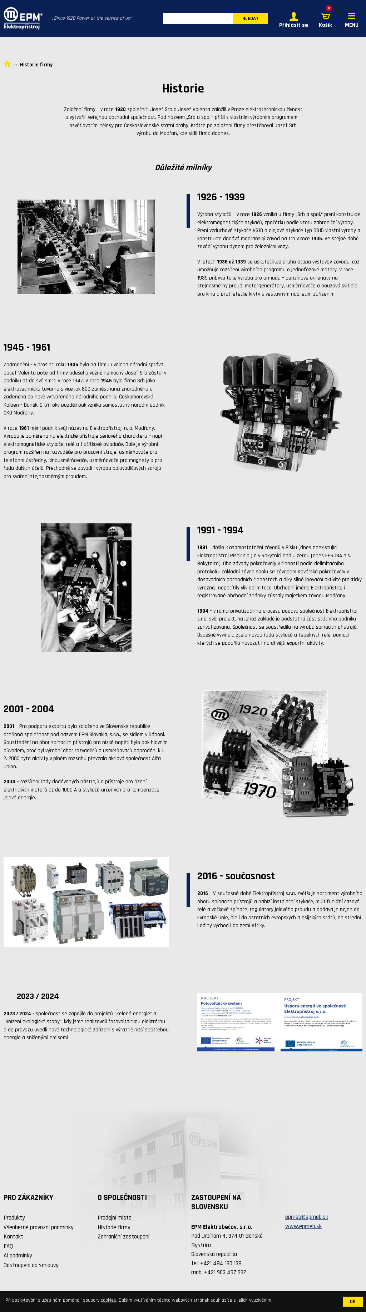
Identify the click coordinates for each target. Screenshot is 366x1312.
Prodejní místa (115, 1218)
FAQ (8, 1246)
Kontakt (13, 1237)
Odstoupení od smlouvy (31, 1265)
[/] (21, 18)
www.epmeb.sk (303, 1226)
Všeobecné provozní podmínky (39, 1227)
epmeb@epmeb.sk (306, 1217)
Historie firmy (114, 1227)
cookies (108, 1300)
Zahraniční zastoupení (123, 1237)
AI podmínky (18, 1256)
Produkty (14, 1218)
